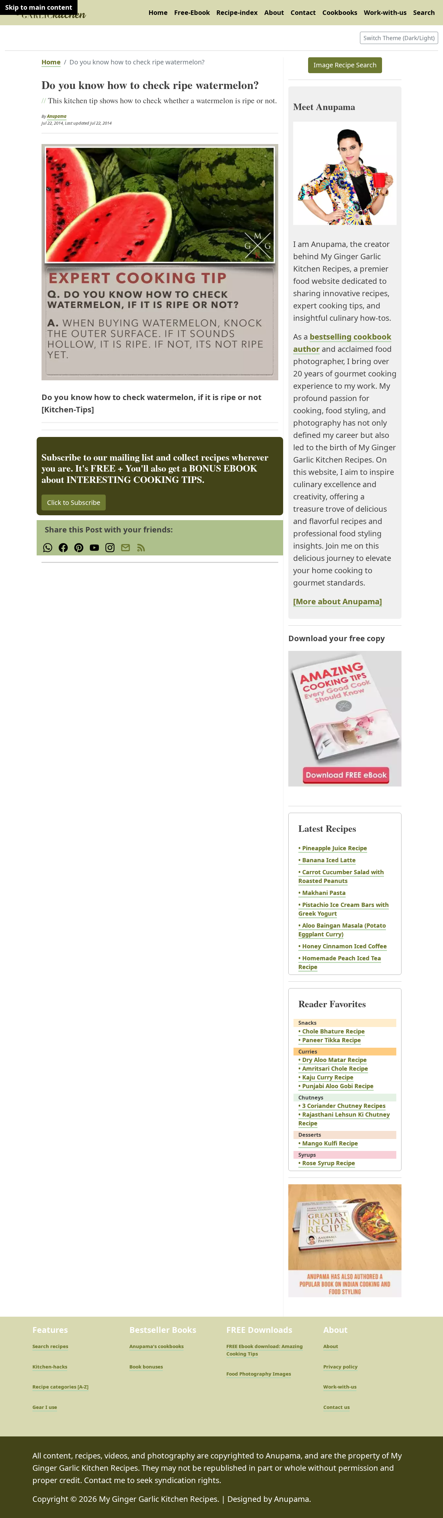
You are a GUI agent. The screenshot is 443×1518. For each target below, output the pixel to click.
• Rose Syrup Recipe (326, 1163)
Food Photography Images (258, 1373)
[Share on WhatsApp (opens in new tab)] (47, 546)
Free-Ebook (192, 12)
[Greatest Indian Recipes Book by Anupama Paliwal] (344, 1246)
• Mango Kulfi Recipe (328, 1143)
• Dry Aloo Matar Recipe (332, 1060)
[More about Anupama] (337, 601)
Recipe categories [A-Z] (60, 1386)
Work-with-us (385, 12)
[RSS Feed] (141, 546)
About (274, 12)
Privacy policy (340, 1366)
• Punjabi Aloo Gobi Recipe (336, 1086)
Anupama (56, 116)
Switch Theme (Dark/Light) (399, 38)
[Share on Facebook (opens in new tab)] (63, 546)
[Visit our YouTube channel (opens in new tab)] (94, 546)
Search (424, 12)
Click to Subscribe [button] (73, 502)
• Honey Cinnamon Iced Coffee (342, 946)
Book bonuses (146, 1366)
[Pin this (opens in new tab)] (78, 546)
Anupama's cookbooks (156, 1346)
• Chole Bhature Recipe (331, 1031)
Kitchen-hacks (49, 1366)
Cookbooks (339, 12)
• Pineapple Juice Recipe (332, 848)
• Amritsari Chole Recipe (333, 1068)
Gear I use (44, 1407)
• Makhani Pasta (322, 893)
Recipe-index (237, 12)
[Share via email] (125, 546)
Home (158, 12)
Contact (303, 12)
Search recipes (50, 1346)
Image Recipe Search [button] (345, 65)
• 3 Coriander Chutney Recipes (342, 1106)
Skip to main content (38, 7)
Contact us (336, 1407)
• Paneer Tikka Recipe (329, 1040)
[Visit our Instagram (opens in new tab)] (109, 546)
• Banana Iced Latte (327, 860)
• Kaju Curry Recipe (325, 1077)
